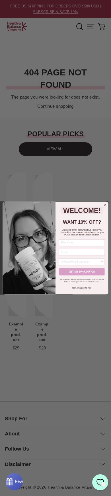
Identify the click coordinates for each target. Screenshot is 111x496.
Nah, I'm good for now (81, 288)
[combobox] (81, 262)
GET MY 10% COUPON (82, 271)
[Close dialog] (104, 205)
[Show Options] (102, 262)
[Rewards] (14, 481)
